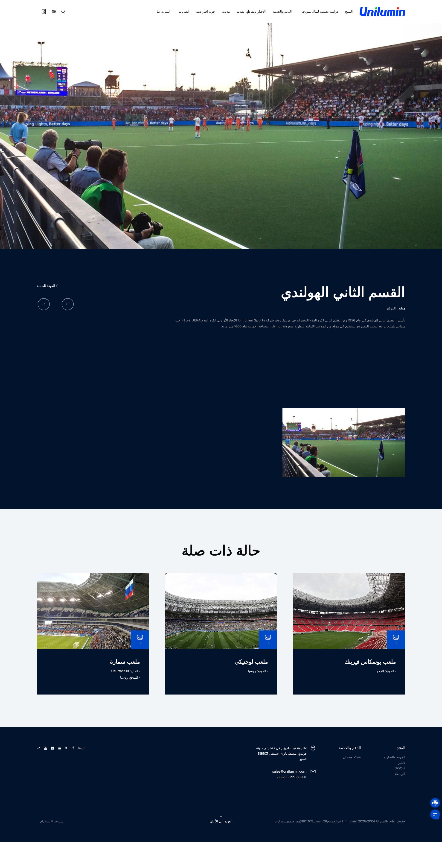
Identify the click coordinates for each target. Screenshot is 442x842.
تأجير (401, 763)
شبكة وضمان (352, 757)
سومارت (280, 821)
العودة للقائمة (46, 286)
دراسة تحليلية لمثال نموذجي (318, 11)
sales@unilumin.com (289, 771)
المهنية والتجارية (394, 757)
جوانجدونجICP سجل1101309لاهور (318, 821)
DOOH (399, 768)
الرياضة (400, 774)
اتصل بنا (183, 11)
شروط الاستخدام (51, 821)
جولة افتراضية (205, 11)
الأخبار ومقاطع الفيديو (251, 11)
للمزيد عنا (163, 11)
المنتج (349, 11)
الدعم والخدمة (282, 11)
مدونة (226, 11)
